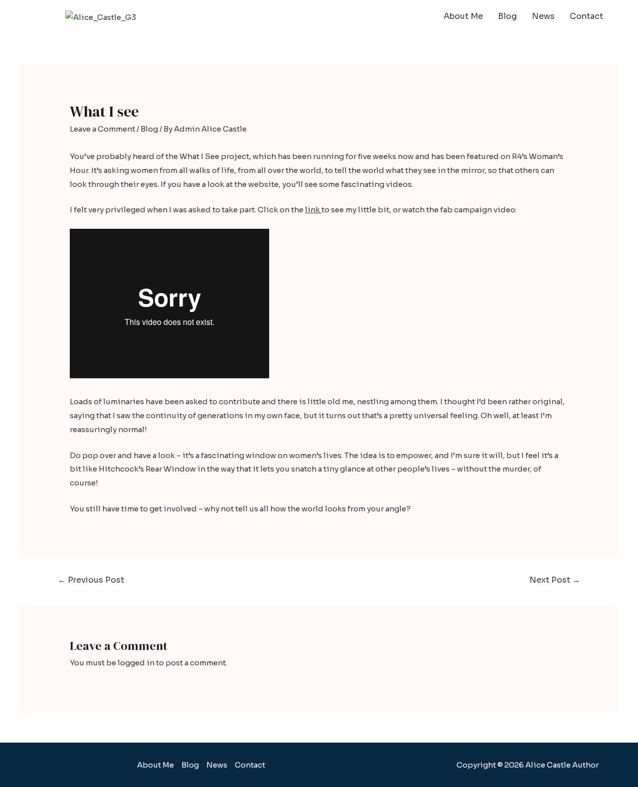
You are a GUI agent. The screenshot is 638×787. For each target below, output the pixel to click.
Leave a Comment (102, 129)
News (543, 16)
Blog (507, 16)
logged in (136, 662)
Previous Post (91, 580)
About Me (463, 16)
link (313, 209)
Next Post (554, 580)
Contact (586, 16)
